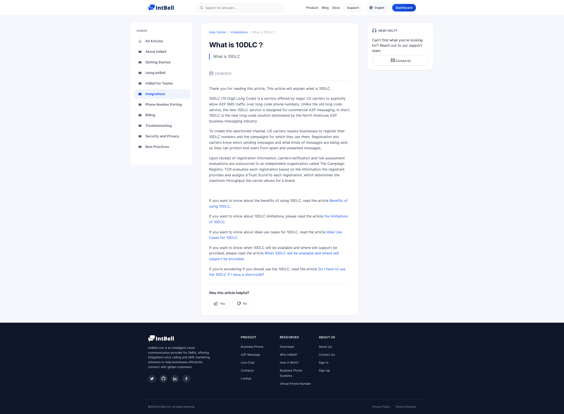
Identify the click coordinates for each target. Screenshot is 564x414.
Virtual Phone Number (295, 383)
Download (287, 346)
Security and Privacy (162, 136)
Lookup (246, 378)
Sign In (323, 362)
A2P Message (250, 354)
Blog (325, 7)
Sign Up (324, 370)
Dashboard (404, 7)
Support (353, 7)
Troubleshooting (158, 125)
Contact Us (403, 61)
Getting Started (158, 62)
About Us (325, 346)
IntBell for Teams (159, 83)
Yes (222, 303)
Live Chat (247, 362)
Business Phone (252, 346)
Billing (150, 115)
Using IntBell (155, 73)
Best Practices (157, 147)
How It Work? (289, 362)
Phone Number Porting (163, 104)
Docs (336, 7)
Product (312, 7)
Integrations (155, 94)
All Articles (154, 41)
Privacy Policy (381, 406)
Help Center (217, 32)
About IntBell (155, 52)
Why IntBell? (288, 354)
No (245, 303)
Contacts (247, 370)
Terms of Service (405, 406)
